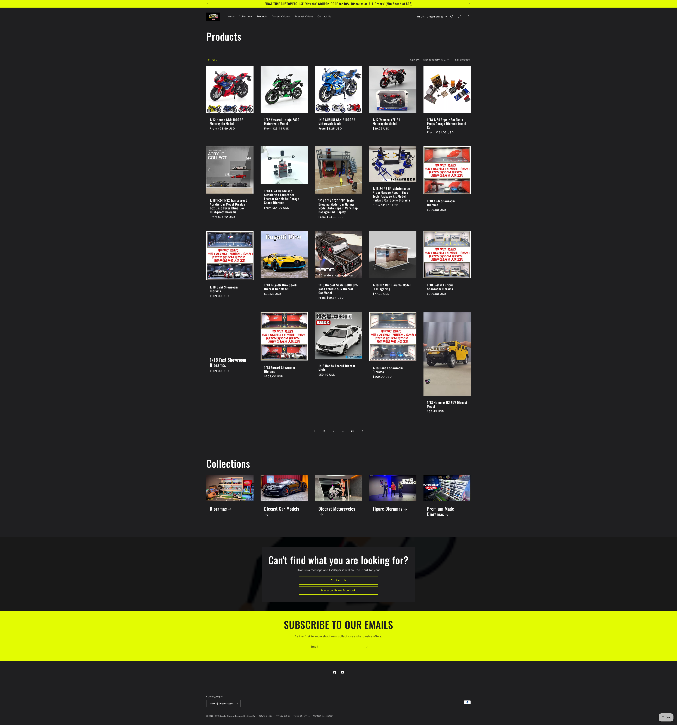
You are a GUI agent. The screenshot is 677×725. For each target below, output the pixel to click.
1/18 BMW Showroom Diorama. (224, 289)
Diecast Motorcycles (336, 509)
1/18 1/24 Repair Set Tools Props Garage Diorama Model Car (446, 123)
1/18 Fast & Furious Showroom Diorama (440, 287)
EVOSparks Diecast (225, 716)
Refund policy (265, 716)
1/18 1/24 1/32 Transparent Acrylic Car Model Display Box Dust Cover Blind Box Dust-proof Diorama (228, 206)
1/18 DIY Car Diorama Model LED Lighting (392, 287)
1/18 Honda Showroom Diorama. (388, 370)
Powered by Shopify (245, 716)
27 (352, 430)
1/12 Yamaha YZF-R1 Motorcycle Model (386, 121)
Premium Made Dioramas (440, 511)
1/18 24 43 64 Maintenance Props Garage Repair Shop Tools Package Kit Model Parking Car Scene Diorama (391, 194)
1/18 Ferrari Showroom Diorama (279, 369)
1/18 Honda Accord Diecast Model (336, 368)
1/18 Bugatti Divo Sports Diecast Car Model (281, 287)
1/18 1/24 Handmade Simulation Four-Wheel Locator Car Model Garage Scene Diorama (281, 196)
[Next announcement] (469, 3)
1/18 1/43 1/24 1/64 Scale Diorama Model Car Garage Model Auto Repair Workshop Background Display (338, 206)
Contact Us (338, 580)
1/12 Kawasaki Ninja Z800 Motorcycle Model (282, 121)
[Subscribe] (366, 647)
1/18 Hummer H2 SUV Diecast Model (447, 404)
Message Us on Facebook (338, 590)
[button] (452, 16)
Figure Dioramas (387, 509)
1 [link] (314, 430)
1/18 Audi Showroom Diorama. (441, 203)
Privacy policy (283, 716)
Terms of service (302, 716)
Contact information (323, 716)
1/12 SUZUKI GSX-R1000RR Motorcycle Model (336, 121)
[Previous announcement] (207, 3)
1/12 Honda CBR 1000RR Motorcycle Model (227, 121)
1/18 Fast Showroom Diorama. (228, 362)
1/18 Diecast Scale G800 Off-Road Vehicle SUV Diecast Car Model (338, 289)
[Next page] (362, 431)
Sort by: (415, 59)
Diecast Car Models (281, 509)
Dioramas (218, 509)
